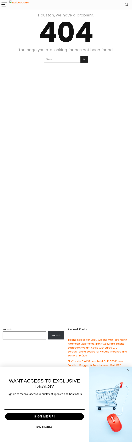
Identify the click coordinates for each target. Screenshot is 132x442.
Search (7, 329)
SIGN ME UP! (44, 416)
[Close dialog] (128, 370)
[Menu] (4, 4)
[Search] (127, 4)
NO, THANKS (44, 427)
